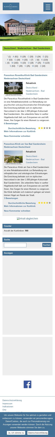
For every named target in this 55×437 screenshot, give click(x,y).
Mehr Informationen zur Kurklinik (19, 131)
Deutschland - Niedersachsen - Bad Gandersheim (35, 91)
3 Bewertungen (11, 198)
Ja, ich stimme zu (16, 433)
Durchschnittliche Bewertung (22, 128)
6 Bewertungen (11, 123)
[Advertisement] (27, 275)
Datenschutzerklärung (37, 433)
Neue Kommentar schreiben (17, 136)
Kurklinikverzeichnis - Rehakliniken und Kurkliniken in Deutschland (13, 6)
